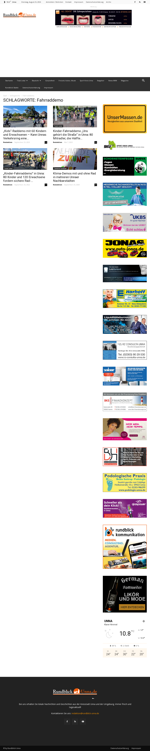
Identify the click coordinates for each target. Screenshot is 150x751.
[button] (143, 80)
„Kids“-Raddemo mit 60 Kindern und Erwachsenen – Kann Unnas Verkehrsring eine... (24, 134)
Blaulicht (35, 80)
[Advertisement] (75, 55)
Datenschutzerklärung (94, 2)
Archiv (108, 2)
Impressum (78, 2)
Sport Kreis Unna (86, 80)
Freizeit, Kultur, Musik (67, 80)
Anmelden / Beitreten (54, 2)
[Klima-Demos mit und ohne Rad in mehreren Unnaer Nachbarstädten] (75, 159)
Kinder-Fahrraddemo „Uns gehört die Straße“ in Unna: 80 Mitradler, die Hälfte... (73, 134)
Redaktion (7, 142)
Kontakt (68, 2)
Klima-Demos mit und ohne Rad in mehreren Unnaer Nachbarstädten (74, 177)
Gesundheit (49, 80)
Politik (6, 126)
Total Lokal (21, 80)
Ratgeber (100, 80)
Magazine (124, 80)
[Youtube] (144, 2)
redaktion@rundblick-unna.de (85, 713)
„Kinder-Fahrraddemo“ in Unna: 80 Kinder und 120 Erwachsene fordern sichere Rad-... (24, 177)
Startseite (9, 80)
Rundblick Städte (11, 87)
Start (5, 95)
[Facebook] (135, 2)
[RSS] (140, 2)
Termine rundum (60, 168)
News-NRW (112, 80)
